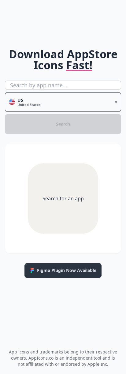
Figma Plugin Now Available (66, 270)
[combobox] (63, 85)
